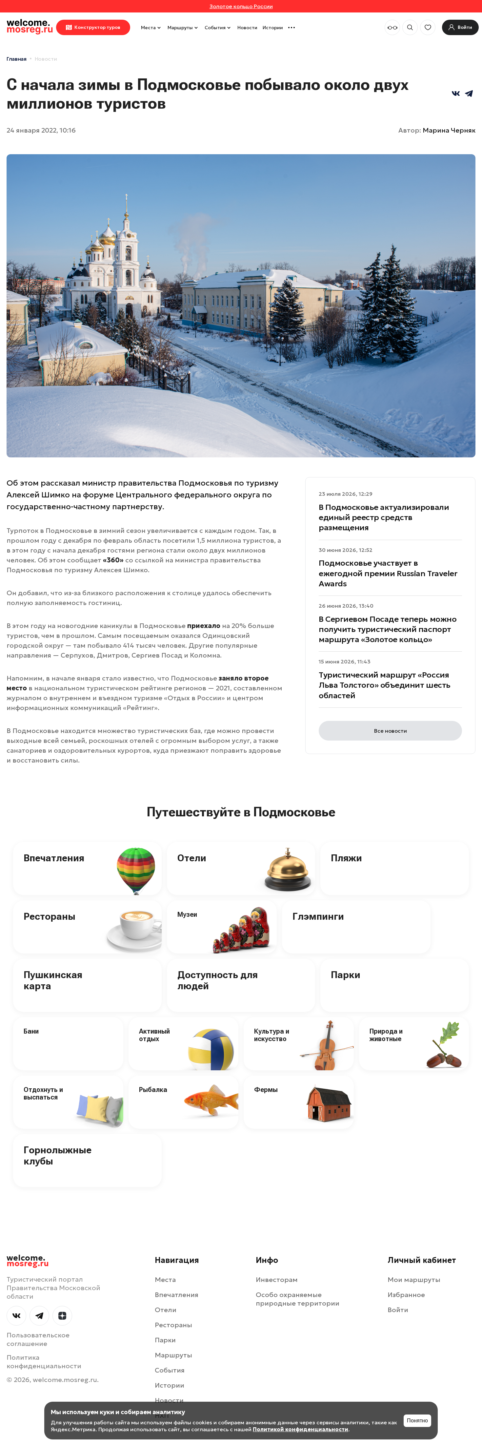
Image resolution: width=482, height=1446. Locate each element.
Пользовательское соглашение (38, 1339)
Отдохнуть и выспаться (43, 1093)
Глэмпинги (318, 916)
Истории (273, 28)
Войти (398, 1310)
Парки (345, 974)
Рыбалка (153, 1090)
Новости (247, 28)
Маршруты (180, 28)
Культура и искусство (271, 1035)
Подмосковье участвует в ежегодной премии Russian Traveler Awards (388, 573)
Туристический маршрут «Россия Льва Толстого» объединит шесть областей (385, 685)
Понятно (417, 1420)
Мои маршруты (414, 1279)
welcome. (28, 1261)
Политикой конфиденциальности (300, 1429)
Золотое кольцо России (241, 6)
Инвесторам (277, 1279)
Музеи (187, 914)
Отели (191, 858)
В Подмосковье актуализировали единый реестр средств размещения (384, 517)
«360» (113, 560)
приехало (203, 625)
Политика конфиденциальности (44, 1361)
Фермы (266, 1090)
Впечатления (54, 858)
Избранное (406, 1294)
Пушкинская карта (53, 980)
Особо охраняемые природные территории (297, 1299)
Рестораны (49, 916)
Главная (17, 58)
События (215, 28)
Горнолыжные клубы (57, 1155)
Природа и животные (386, 1035)
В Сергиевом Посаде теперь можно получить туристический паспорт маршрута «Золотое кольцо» (387, 629)
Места (148, 28)
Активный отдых (154, 1035)
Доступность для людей (217, 980)
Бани (31, 1031)
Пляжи (346, 858)
